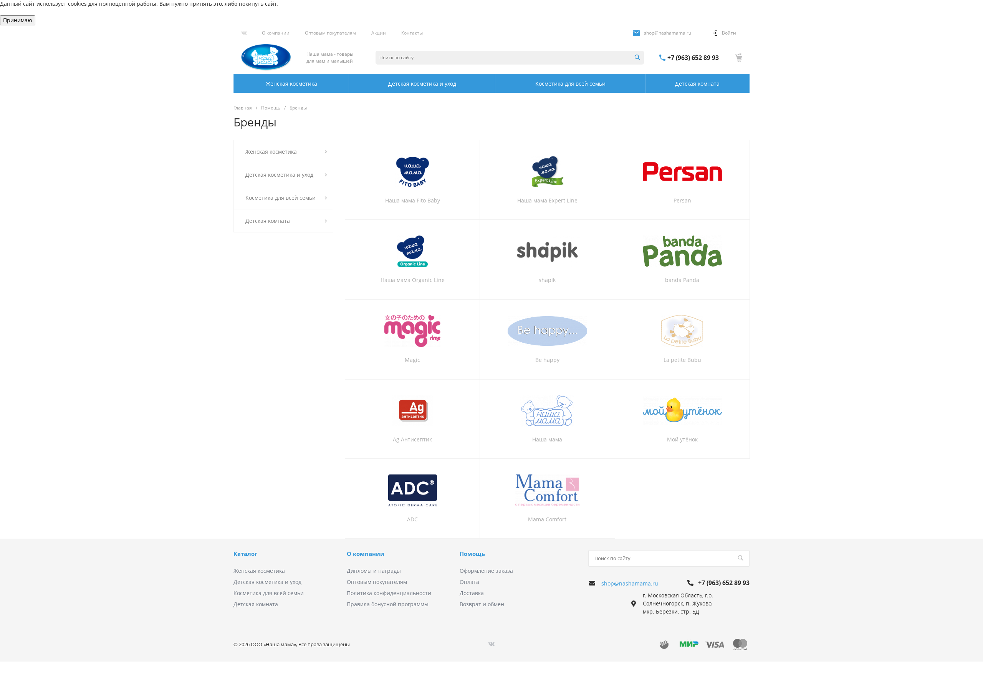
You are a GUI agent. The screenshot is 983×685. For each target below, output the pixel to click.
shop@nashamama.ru (667, 33)
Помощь (472, 553)
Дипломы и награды (374, 570)
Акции (378, 33)
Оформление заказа (486, 570)
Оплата (469, 581)
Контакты (412, 33)
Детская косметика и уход (267, 581)
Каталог (245, 553)
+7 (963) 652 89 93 (693, 57)
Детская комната (255, 604)
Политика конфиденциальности (389, 593)
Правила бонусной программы (388, 604)
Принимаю (17, 20)
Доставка (472, 593)
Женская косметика (259, 570)
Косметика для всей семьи (268, 593)
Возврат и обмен (482, 604)
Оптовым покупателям (330, 33)
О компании (276, 33)
